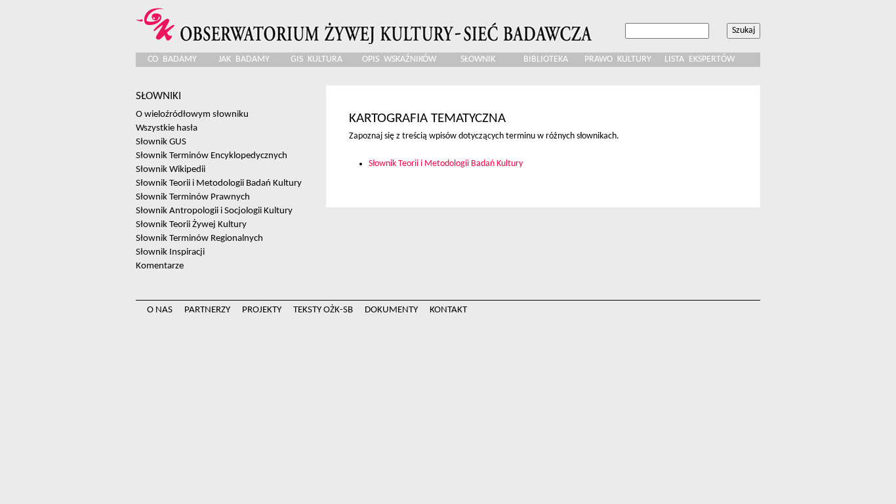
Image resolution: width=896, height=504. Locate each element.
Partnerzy (207, 310)
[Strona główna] (366, 22)
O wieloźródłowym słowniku (192, 114)
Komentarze (160, 266)
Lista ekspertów (699, 59)
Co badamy (172, 59)
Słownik (477, 59)
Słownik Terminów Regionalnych (199, 238)
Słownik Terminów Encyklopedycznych (211, 155)
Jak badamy (244, 59)
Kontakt (448, 310)
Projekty (261, 310)
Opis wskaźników (399, 59)
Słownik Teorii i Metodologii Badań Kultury (446, 164)
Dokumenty (391, 310)
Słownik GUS (161, 141)
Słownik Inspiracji (170, 252)
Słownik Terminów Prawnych (193, 197)
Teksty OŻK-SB (323, 310)
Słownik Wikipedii (170, 169)
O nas (160, 310)
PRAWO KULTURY (617, 59)
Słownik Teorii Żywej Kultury (191, 224)
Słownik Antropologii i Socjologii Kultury (214, 210)
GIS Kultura (316, 59)
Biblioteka (545, 59)
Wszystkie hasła (166, 128)
